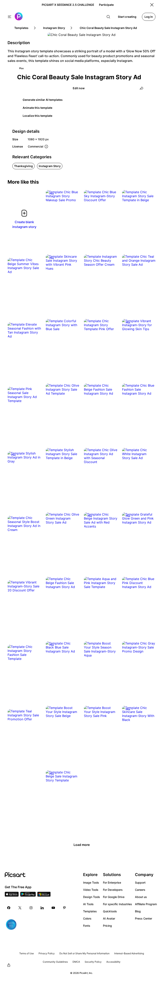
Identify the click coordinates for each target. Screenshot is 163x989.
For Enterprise (112, 882)
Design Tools (91, 897)
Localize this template (37, 115)
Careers (140, 889)
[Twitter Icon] (20, 908)
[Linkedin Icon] (42, 908)
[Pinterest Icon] (64, 908)
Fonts (86, 925)
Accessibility (113, 961)
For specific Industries (117, 904)
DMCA (76, 961)
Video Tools (90, 889)
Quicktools (110, 911)
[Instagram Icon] (31, 908)
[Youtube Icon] (53, 908)
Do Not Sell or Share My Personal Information (84, 953)
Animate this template (37, 107)
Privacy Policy (47, 953)
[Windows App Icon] (43, 895)
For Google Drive (113, 897)
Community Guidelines (55, 961)
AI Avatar (109, 918)
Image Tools (91, 882)
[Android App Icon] (28, 895)
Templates (90, 911)
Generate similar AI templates (43, 99)
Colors (87, 918)
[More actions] (73, 196)
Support (140, 882)
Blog (138, 911)
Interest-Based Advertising (129, 953)
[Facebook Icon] (9, 908)
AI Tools (88, 904)
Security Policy (93, 961)
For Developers (113, 889)
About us (141, 897)
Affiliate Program (146, 904)
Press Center (143, 918)
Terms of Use (26, 953)
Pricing (107, 925)
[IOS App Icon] (12, 895)
